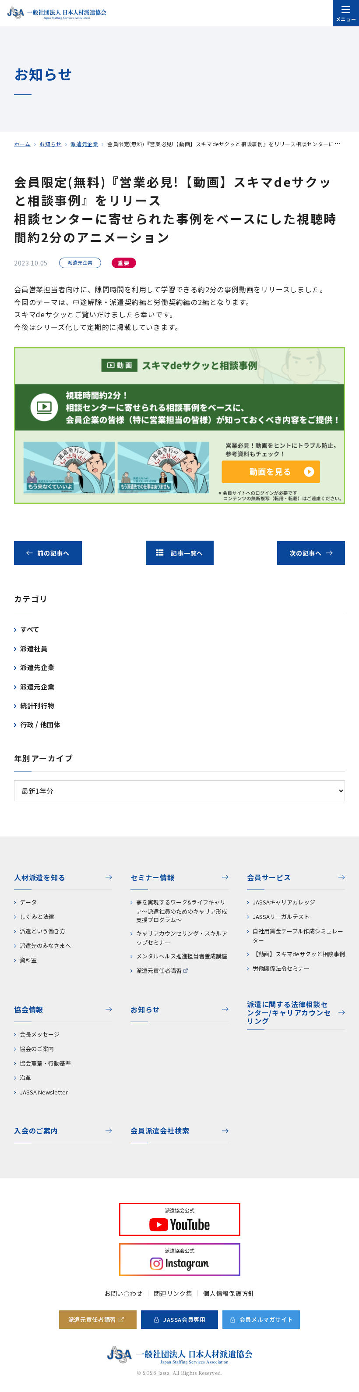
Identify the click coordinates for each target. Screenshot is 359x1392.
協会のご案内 (37, 1048)
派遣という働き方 (42, 931)
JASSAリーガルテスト (281, 916)
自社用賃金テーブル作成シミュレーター (298, 935)
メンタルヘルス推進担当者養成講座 (181, 956)
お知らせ (50, 143)
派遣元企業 (84, 143)
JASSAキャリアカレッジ (284, 902)
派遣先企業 (37, 667)
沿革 (25, 1077)
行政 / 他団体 (40, 724)
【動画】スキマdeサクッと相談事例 (299, 954)
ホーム (22, 143)
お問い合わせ (123, 1293)
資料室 (28, 960)
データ (28, 902)
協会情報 (28, 1009)
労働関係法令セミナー (281, 968)
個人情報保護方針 (229, 1293)
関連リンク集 (173, 1293)
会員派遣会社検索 (159, 1130)
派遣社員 (34, 648)
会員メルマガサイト (266, 1319)
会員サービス (269, 877)
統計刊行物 (37, 705)
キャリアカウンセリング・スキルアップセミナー (181, 938)
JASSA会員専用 (184, 1319)
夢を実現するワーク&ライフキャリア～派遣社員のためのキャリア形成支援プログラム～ (181, 911)
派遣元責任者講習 (159, 970)
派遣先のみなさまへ (45, 945)
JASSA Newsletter (44, 1092)
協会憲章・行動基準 (45, 1063)
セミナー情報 (152, 877)
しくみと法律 (37, 916)
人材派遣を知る (40, 877)
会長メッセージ (40, 1034)
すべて (30, 629)
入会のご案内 (36, 1130)
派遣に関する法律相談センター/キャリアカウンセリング (289, 1013)
